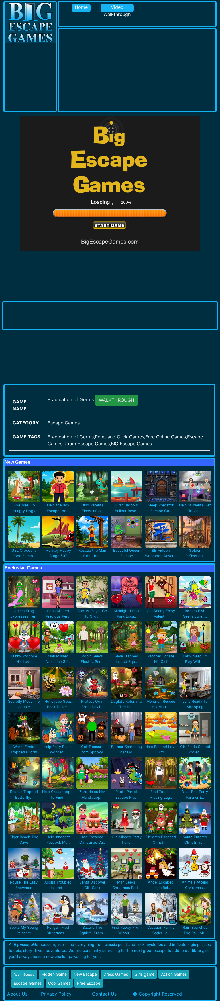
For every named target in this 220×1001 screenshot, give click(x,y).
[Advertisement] (139, 69)
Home (81, 7)
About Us (17, 994)
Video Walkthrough (117, 8)
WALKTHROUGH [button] (116, 400)
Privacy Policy (56, 994)
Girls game (144, 974)
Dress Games (115, 974)
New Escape (85, 974)
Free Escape (88, 983)
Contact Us (104, 994)
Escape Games (28, 983)
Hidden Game (54, 974)
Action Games (174, 974)
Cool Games (59, 983)
